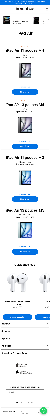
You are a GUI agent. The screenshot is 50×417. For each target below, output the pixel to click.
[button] (3, 9)
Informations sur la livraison (25, 3)
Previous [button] (2, 2)
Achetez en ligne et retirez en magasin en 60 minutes (25, 2)
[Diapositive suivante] (48, 19)
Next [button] (48, 2)
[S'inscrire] (41, 392)
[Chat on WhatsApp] (43, 410)
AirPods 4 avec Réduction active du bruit (17, 303)
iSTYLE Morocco (15, 412)
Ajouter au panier (17, 317)
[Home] (19, 8)
